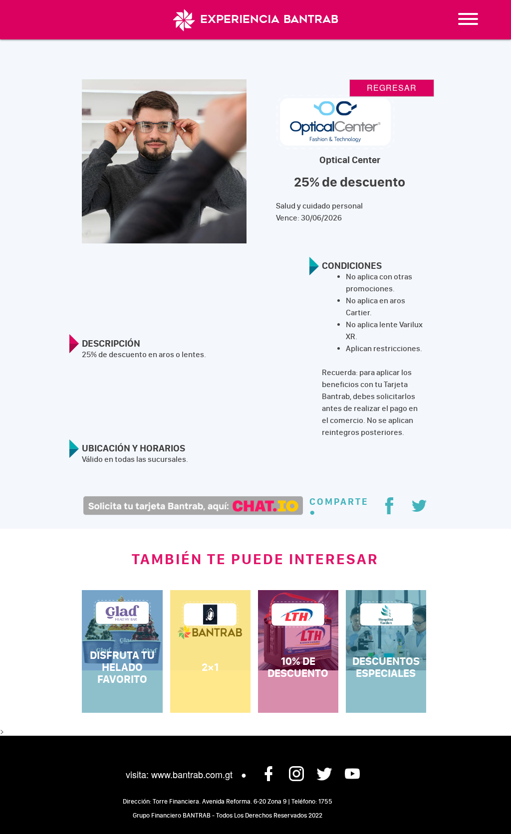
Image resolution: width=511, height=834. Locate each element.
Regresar (392, 87)
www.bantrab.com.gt (192, 774)
